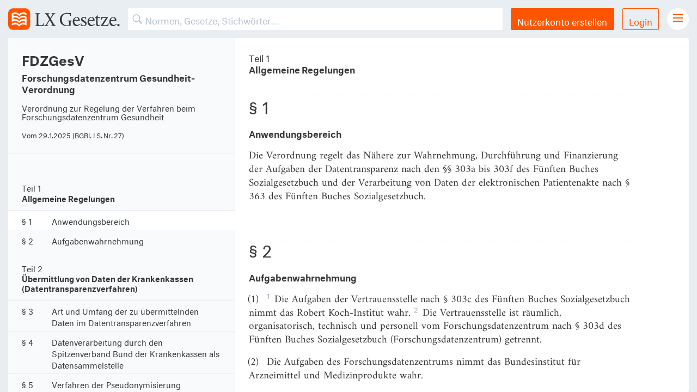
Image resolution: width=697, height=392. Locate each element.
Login (640, 20)
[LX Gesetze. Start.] (64, 19)
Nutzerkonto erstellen (562, 20)
